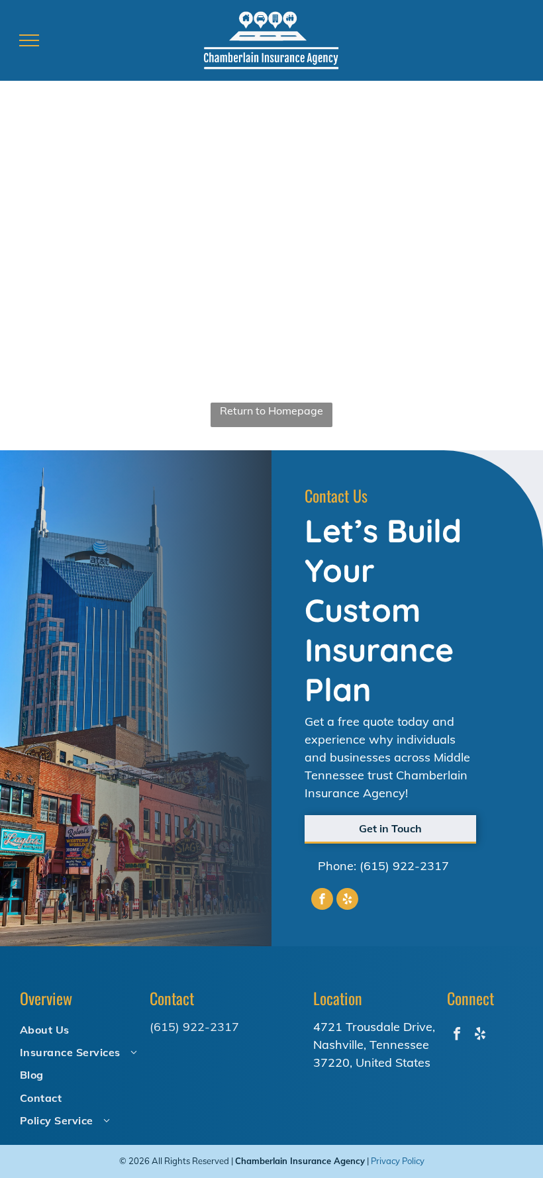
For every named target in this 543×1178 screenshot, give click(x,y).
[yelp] (347, 900)
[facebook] (322, 900)
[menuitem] (79, 1029)
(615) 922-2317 (404, 865)
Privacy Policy (397, 1160)
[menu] (29, 40)
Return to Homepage (271, 410)
